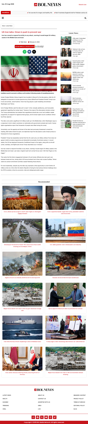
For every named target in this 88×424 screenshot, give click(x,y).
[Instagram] (50, 417)
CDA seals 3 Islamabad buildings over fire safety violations (79, 40)
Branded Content (80, 395)
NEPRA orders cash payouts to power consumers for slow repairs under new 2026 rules (78, 76)
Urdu (39, 405)
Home (3, 25)
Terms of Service (79, 402)
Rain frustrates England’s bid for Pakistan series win (63, 12)
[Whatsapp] (33, 417)
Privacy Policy (79, 398)
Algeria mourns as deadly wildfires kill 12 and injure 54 (22, 277)
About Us (41, 395)
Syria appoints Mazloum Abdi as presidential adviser (66, 308)
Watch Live (82, 5)
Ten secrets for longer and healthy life (32, 12)
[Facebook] (37, 417)
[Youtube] (46, 417)
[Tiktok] (54, 417)
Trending (6, 405)
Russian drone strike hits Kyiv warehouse (66, 277)
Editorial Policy (79, 405)
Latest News (9, 25)
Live (39, 409)
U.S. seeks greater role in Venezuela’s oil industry (65, 244)
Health (5, 398)
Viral (4, 409)
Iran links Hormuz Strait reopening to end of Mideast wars (22, 341)
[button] (25, 52)
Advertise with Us (44, 402)
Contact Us (42, 398)
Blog (75, 409)
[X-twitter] (42, 417)
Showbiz (5, 402)
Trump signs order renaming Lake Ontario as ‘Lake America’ (65, 341)
